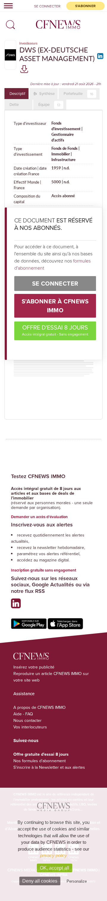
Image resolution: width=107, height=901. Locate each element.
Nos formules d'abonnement (39, 761)
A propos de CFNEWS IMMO (39, 707)
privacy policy (53, 855)
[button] (9, 22)
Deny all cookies (39, 881)
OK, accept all (54, 867)
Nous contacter (27, 720)
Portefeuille (78, 93)
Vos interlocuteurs (30, 727)
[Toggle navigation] (6, 5)
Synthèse (46, 93)
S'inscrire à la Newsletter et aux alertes (49, 767)
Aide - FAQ (23, 714)
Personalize (77, 881)
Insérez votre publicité (33, 667)
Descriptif (17, 93)
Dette (14, 104)
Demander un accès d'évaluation (39, 517)
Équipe (49, 104)
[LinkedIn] (99, 58)
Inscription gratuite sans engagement (43, 570)
